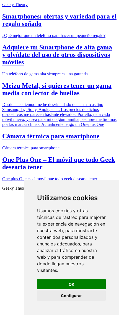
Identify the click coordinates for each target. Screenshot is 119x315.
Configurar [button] (71, 295)
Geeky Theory (15, 4)
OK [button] (71, 284)
